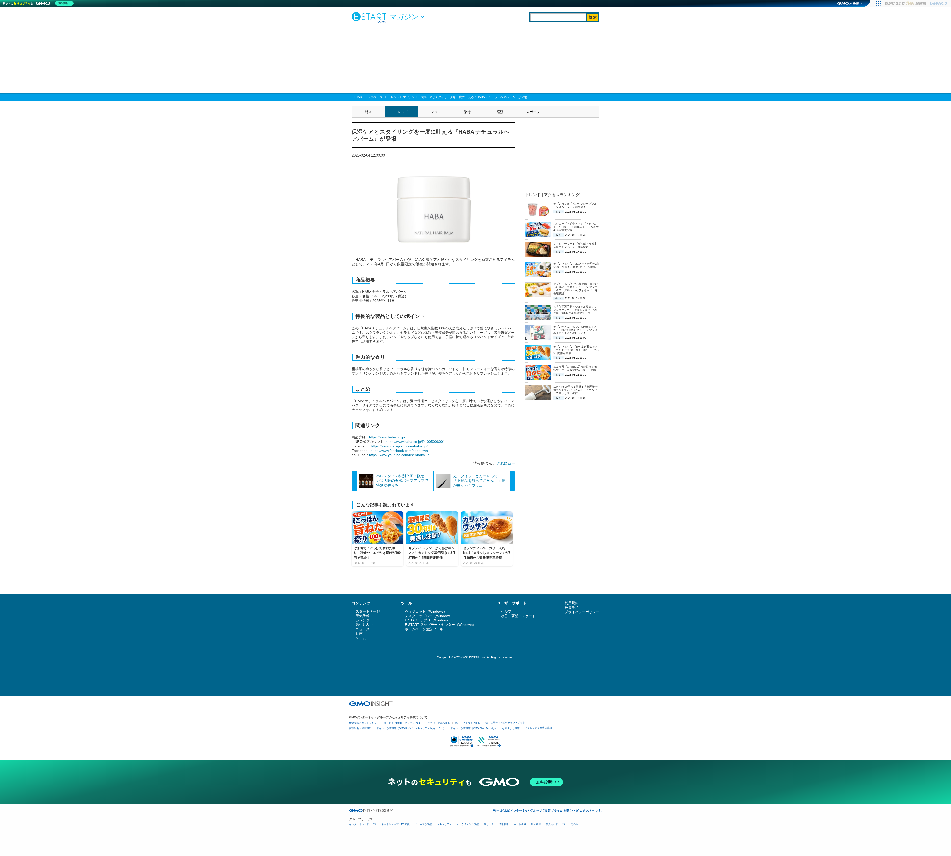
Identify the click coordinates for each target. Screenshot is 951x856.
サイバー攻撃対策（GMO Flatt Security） (474, 728)
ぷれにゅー (506, 463)
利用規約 (572, 603)
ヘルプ (506, 611)
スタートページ (368, 611)
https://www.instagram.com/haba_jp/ (399, 446)
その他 (574, 824)
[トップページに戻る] (370, 17)
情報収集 (504, 824)
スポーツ (533, 112)
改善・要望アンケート (518, 616)
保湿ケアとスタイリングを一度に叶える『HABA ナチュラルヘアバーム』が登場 (473, 97)
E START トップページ (367, 97)
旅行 (467, 112)
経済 (500, 112)
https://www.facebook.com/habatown (399, 450)
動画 (359, 634)
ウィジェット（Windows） (426, 611)
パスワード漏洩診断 (439, 723)
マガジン (409, 97)
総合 (368, 112)
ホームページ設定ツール (424, 629)
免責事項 (572, 607)
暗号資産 (536, 824)
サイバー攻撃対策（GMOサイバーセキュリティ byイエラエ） (411, 728)
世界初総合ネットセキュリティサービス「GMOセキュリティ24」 (386, 723)
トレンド (394, 97)
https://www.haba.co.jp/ (387, 437)
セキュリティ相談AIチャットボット (505, 722)
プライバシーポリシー (582, 612)
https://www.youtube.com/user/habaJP (399, 455)
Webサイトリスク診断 (467, 723)
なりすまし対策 (511, 728)
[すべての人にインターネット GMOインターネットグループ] (916, 3)
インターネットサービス (362, 824)
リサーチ (489, 824)
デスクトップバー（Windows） (429, 616)
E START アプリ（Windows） (428, 620)
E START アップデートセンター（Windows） (440, 625)
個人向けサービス (556, 824)
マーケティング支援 (468, 824)
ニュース (363, 629)
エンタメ (434, 112)
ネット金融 (520, 824)
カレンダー (364, 620)
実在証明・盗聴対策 (360, 728)
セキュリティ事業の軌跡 (538, 727)
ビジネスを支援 (423, 824)
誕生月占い (364, 625)
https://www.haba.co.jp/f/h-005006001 (415, 442)
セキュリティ (444, 824)
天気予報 (363, 616)
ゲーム (361, 638)
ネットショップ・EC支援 (395, 824)
